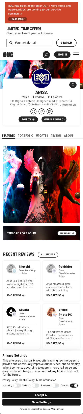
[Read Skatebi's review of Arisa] (21, 281)
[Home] (8, 55)
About (69, 135)
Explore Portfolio (21, 233)
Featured (8, 135)
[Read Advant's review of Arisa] (21, 326)
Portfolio (25, 135)
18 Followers (55, 97)
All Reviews (48, 254)
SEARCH (66, 43)
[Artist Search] (46, 54)
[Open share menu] (73, 85)
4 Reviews (38, 97)
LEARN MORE (17, 19)
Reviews (56, 135)
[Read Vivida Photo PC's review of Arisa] (61, 326)
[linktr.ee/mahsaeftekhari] (33, 111)
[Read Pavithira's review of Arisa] (61, 281)
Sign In (62, 54)
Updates (42, 135)
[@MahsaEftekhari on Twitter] (50, 111)
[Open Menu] (76, 54)
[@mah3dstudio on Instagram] (41, 111)
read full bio (69, 105)
